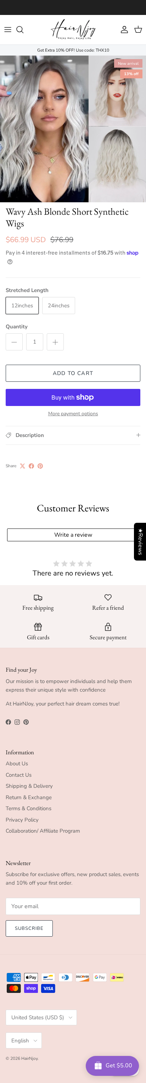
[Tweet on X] (22, 466)
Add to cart (73, 373)
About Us (17, 763)
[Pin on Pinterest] (40, 466)
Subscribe (29, 928)
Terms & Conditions (28, 808)
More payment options (73, 414)
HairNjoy (29, 1058)
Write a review (73, 535)
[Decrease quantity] (14, 341)
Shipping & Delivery (29, 786)
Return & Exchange (29, 797)
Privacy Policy (22, 819)
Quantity (17, 326)
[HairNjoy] (73, 30)
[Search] (23, 29)
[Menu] (8, 29)
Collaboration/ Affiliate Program (43, 830)
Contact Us (19, 775)
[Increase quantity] (55, 341)
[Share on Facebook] (31, 466)
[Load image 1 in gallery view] (73, 129)
